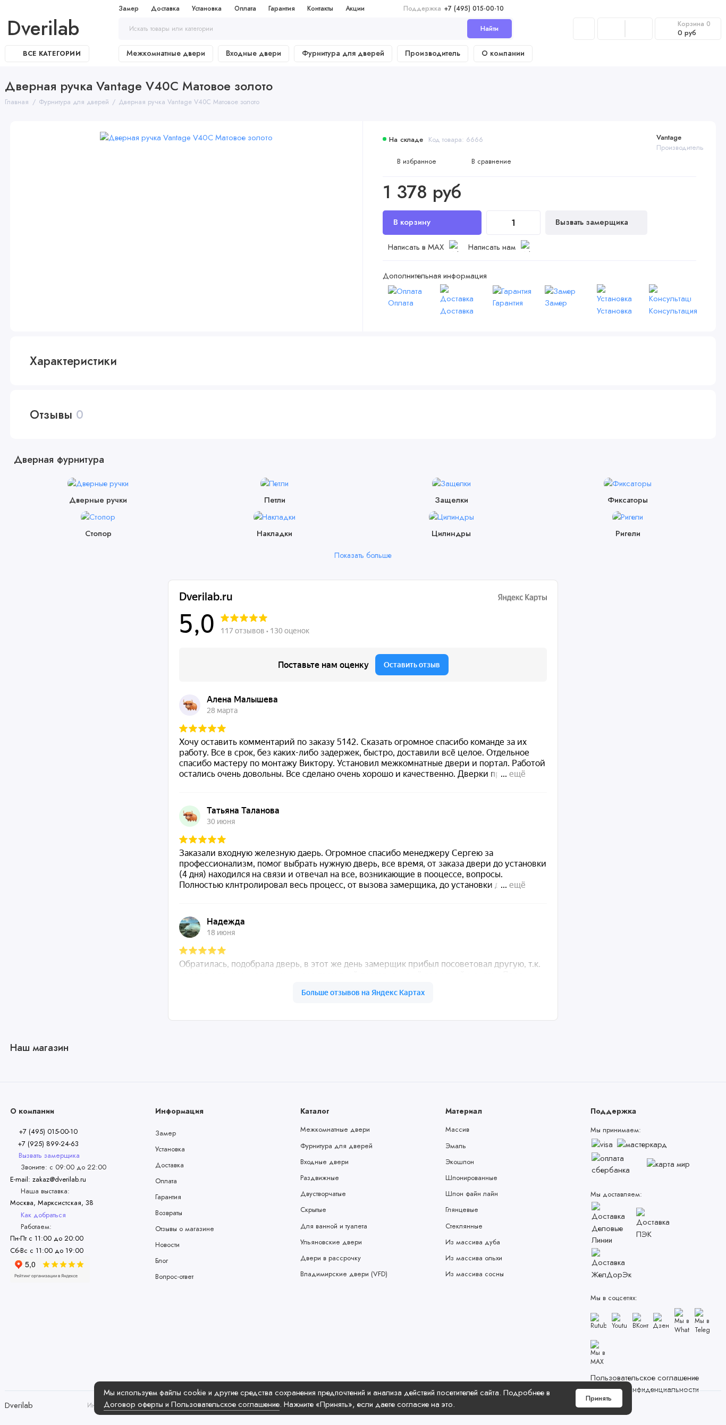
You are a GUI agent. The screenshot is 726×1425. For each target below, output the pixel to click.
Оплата (245, 8)
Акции (355, 8)
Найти (489, 28)
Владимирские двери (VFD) (343, 1274)
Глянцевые (461, 1210)
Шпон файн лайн (471, 1194)
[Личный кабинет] (584, 29)
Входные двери (253, 53)
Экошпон (459, 1162)
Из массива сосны (474, 1274)
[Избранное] (639, 29)
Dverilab (43, 29)
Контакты (320, 8)
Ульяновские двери (331, 1242)
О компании (503, 53)
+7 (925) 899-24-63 (47, 1144)
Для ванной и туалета (333, 1226)
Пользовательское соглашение (644, 1378)
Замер (129, 8)
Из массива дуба (472, 1242)
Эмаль (455, 1146)
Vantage (668, 137)
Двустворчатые (323, 1194)
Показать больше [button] (363, 555)
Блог (161, 1261)
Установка (207, 8)
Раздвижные (319, 1178)
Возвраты (168, 1213)
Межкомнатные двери (165, 53)
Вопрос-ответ (174, 1276)
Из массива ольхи (473, 1258)
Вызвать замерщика (592, 222)
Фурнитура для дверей (343, 53)
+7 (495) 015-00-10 (453, 8)
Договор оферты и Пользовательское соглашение (192, 1404)
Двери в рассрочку (330, 1258)
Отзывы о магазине (184, 1229)
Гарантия (281, 8)
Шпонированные (471, 1178)
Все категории (52, 53)
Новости (167, 1245)
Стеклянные (464, 1226)
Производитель (432, 53)
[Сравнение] (611, 29)
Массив (457, 1129)
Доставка (165, 8)
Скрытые (313, 1210)
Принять (599, 1398)
